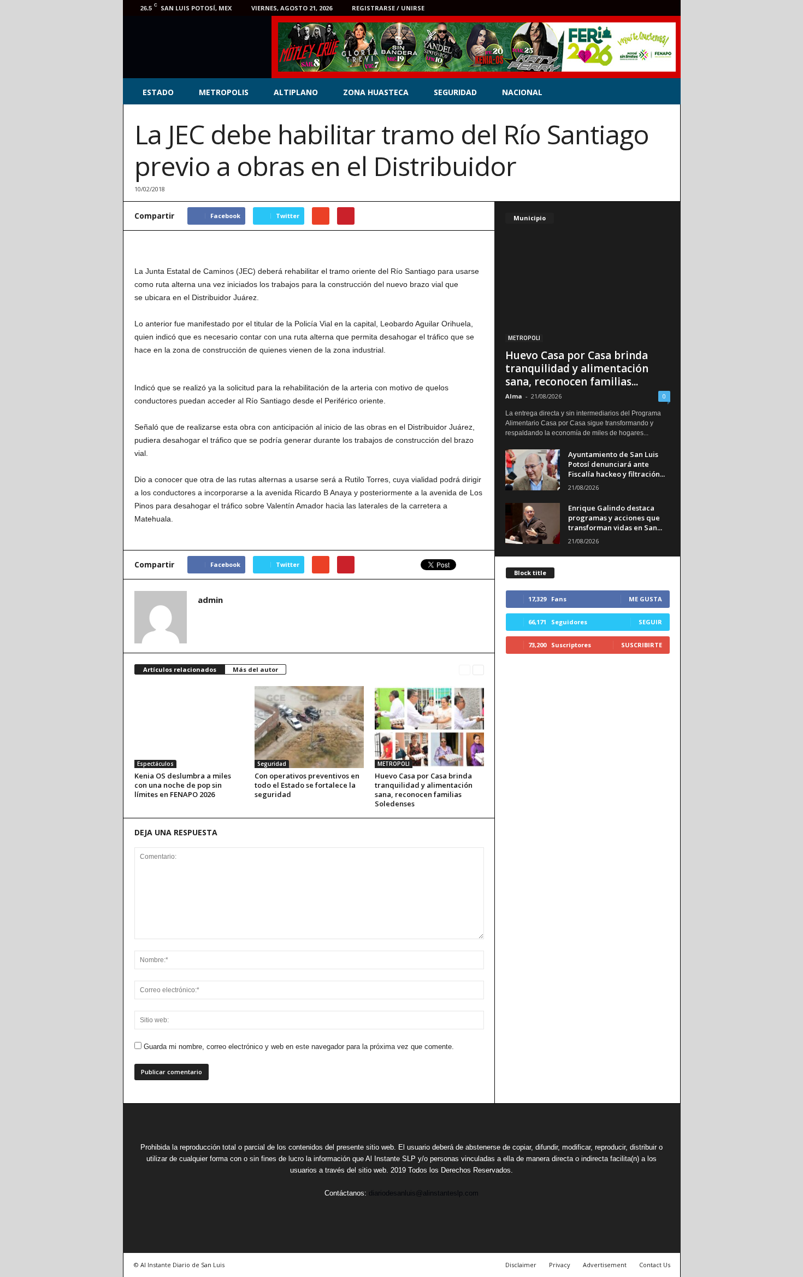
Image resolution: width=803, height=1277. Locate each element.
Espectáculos (155, 764)
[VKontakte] (649, 8)
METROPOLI (393, 764)
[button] (664, 92)
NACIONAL (522, 92)
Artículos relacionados (179, 669)
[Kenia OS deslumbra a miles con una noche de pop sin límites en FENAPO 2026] (189, 727)
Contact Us (654, 1265)
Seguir (650, 622)
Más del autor (255, 669)
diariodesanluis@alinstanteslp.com (424, 1193)
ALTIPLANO (296, 92)
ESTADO (158, 92)
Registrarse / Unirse (388, 8)
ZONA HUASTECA (376, 92)
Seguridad (271, 764)
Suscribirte (641, 645)
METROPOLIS (224, 92)
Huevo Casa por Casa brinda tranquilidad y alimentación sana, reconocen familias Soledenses (424, 790)
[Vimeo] (632, 8)
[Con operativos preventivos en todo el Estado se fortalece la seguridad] (309, 727)
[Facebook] (598, 8)
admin (210, 599)
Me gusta (645, 599)
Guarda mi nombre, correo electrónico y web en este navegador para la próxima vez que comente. (299, 1046)
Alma (513, 396)
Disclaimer (520, 1265)
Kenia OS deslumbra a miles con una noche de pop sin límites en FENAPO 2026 (182, 785)
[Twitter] (615, 8)
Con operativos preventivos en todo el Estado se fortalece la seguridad (307, 785)
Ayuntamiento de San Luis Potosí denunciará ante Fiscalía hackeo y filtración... (616, 464)
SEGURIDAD (455, 92)
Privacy (559, 1265)
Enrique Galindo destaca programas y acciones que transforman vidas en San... (615, 517)
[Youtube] (665, 8)
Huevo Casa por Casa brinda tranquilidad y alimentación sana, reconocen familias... (576, 368)
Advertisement (605, 1265)
